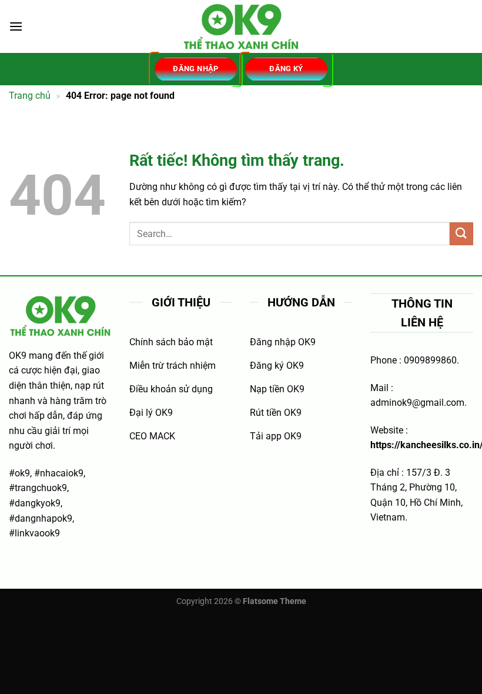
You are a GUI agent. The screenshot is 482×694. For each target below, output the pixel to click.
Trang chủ (30, 95)
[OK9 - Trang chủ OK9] (241, 27)
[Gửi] (461, 233)
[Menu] (16, 26)
